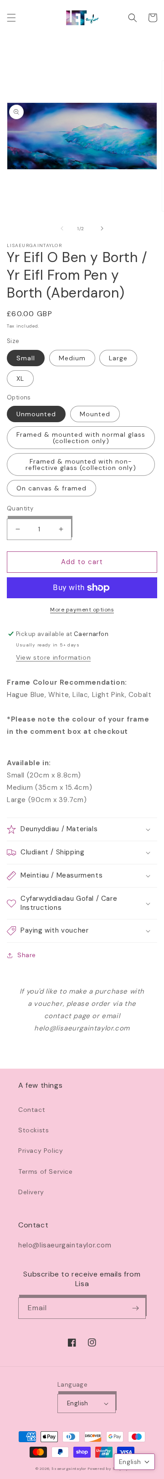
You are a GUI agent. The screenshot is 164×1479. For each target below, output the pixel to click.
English (77, 1403)
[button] (11, 18)
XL (20, 378)
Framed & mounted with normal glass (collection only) (80, 437)
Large (118, 358)
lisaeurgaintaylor (69, 1468)
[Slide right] (102, 228)
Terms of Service (45, 1171)
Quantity (20, 508)
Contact (31, 1109)
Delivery (31, 1192)
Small (25, 358)
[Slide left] (62, 228)
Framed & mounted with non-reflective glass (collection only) (81, 464)
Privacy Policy (40, 1150)
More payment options (82, 609)
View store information (53, 657)
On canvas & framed (51, 488)
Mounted (95, 414)
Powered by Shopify (108, 1468)
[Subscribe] (135, 1308)
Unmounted (36, 414)
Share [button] (26, 955)
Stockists (33, 1130)
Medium (72, 358)
